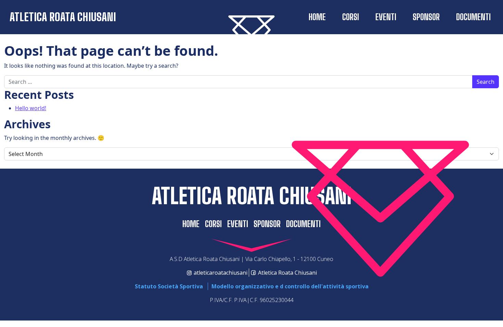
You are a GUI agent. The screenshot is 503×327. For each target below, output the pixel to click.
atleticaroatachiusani (220, 272)
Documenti (473, 17)
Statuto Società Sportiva (169, 286)
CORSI (350, 17)
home (317, 17)
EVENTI (385, 17)
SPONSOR (426, 17)
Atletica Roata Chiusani (63, 17)
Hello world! (30, 108)
